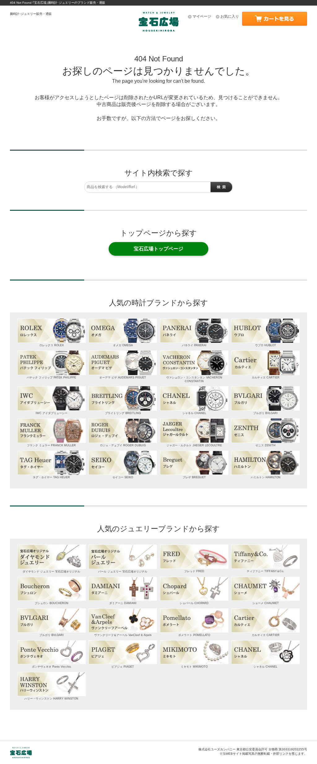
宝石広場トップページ (158, 248)
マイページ (202, 16)
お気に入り (229, 16)
